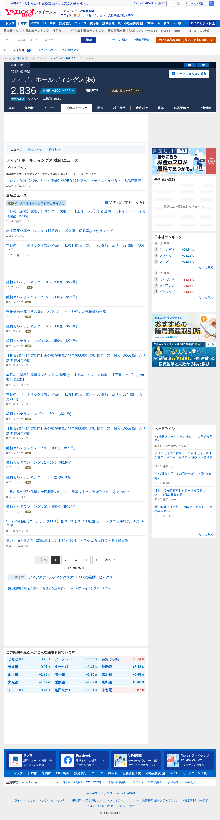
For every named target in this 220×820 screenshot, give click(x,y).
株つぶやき (35, 149)
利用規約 (76, 800)
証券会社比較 (111, 23)
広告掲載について (96, 800)
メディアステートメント (124, 800)
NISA (150, 23)
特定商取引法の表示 (196, 800)
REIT (177, 30)
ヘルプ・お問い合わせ (100, 805)
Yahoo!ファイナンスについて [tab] (39, 782)
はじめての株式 (198, 30)
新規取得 (88, 11)
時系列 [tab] (189, 782)
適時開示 (54, 149)
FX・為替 (49, 23)
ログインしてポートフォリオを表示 (58, 50)
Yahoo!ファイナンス (99, 793)
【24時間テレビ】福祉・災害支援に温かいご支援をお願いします (48, 3)
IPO (163, 30)
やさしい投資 (119, 39)
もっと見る (206, 267)
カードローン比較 (169, 23)
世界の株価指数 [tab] (117, 782)
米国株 (34, 23)
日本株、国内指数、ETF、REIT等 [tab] (82, 782)
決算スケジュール (141, 30)
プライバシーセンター (54, 800)
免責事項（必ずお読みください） (161, 800)
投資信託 (65, 23)
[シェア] (190, 65)
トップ (9, 23)
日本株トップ (13, 30)
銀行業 (25, 72)
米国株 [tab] (137, 782)
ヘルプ (159, 3)
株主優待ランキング (90, 30)
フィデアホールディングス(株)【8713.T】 (53, 58)
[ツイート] (203, 65)
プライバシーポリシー (25, 800)
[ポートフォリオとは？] (28, 50)
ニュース (81, 23)
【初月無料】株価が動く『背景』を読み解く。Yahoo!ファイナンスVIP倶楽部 (58, 588)
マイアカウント (200, 23)
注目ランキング (63, 30)
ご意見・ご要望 (126, 805)
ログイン (66, 15)
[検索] (211, 3)
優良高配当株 (117, 30)
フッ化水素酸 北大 (198, 3)
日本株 (22, 23)
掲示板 (94, 23)
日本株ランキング (37, 30)
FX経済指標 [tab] (154, 782)
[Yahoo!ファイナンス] (31, 10)
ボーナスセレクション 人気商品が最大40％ (105, 15)
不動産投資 (131, 23)
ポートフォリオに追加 (192, 73)
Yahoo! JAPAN (143, 3)
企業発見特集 (141, 39)
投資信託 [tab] (173, 782)
